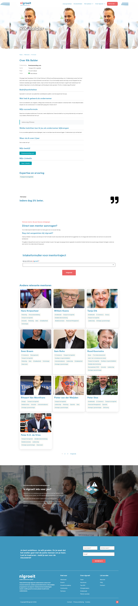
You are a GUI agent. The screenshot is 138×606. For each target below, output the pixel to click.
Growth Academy (65, 585)
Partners (63, 591)
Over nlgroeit (99, 4)
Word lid (102, 579)
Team (82, 579)
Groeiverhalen (78, 4)
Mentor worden (85, 594)
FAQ (101, 582)
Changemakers (84, 588)
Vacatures (83, 582)
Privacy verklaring (78, 602)
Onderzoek (83, 591)
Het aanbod (87, 4)
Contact (102, 585)
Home (21, 54)
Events (62, 582)
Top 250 (82, 585)
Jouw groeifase (67, 4)
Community (63, 588)
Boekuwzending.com (27, 153)
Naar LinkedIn (25, 163)
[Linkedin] (117, 602)
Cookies (87, 602)
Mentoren (27, 54)
